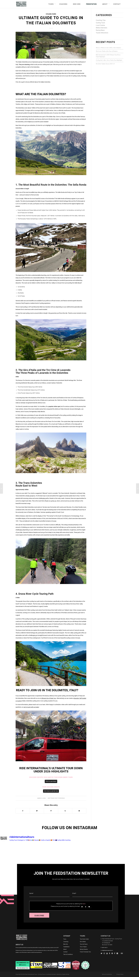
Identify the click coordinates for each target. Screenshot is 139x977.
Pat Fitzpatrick (60, 798)
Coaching (65, 941)
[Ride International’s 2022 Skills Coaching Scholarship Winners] (1, 488)
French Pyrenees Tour (85, 952)
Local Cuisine (100, 25)
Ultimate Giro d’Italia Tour (48, 698)
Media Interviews (101, 28)
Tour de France (83, 944)
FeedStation (66, 946)
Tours (64, 939)
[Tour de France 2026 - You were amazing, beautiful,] (17, 853)
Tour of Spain (83, 946)
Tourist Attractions (102, 33)
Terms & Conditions (107, 974)
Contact (65, 952)
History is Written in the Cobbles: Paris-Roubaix (108, 48)
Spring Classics (84, 949)
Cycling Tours (51, 14)
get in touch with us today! (31, 707)
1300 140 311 (105, 947)
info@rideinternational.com (107, 950)
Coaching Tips (101, 20)
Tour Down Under (84, 939)
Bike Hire (65, 944)
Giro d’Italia (83, 941)
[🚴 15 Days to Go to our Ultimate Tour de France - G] (122, 853)
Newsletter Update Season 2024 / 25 (105, 64)
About (64, 949)
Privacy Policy (119, 974)
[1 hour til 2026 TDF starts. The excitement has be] (52, 853)
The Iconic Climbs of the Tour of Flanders (107, 51)
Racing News (100, 30)
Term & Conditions (68, 954)
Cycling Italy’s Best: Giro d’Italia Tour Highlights (109, 60)
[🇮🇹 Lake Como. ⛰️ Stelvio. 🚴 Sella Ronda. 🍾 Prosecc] (87, 853)
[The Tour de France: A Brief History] (137, 488)
